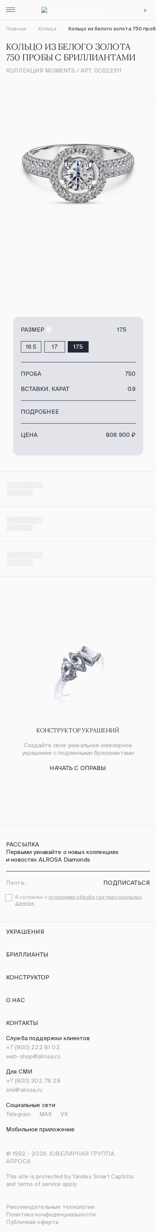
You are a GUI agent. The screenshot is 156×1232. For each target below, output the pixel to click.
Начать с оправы (78, 768)
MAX (45, 1114)
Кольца (47, 29)
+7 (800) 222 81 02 (33, 1047)
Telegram (18, 1114)
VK (64, 1114)
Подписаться (126, 882)
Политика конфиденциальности (51, 1214)
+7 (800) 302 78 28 (33, 1080)
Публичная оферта (32, 1222)
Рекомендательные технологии (50, 1207)
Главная (16, 29)
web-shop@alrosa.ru (33, 1056)
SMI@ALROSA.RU (24, 1090)
